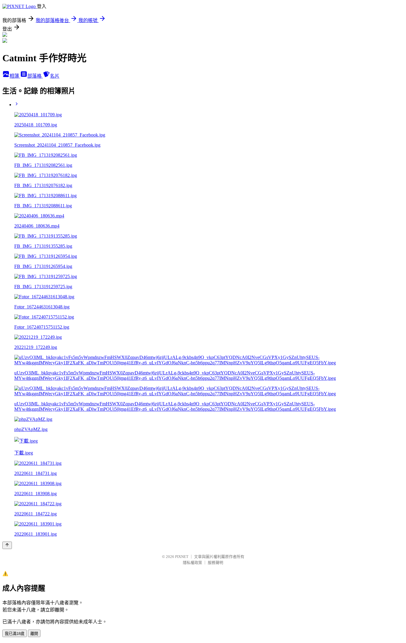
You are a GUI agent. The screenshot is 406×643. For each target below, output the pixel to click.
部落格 (35, 76)
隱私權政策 (192, 562)
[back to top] (7, 545)
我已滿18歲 (14, 633)
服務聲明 (215, 562)
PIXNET (181, 556)
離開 (34, 633)
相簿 (15, 76)
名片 (54, 76)
